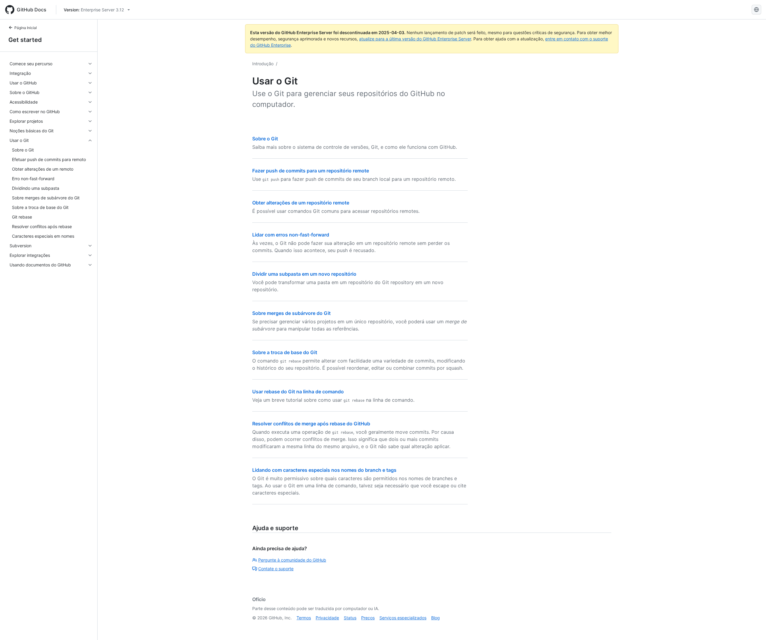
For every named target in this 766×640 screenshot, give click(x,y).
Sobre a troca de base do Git (284, 352)
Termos (304, 617)
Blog (435, 617)
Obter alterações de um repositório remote (300, 203)
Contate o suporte (276, 568)
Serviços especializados (402, 617)
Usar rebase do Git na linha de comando (298, 392)
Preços (368, 617)
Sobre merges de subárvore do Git (291, 313)
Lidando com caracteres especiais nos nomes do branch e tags (324, 470)
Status (350, 617)
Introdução (262, 63)
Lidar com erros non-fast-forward (290, 235)
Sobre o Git (265, 139)
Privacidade (327, 617)
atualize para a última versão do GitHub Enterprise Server (415, 38)
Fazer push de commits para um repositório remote (310, 171)
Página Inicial (25, 27)
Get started (25, 39)
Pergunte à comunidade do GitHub (292, 559)
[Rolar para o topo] (753, 627)
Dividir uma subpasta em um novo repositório (304, 274)
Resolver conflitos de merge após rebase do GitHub (311, 424)
